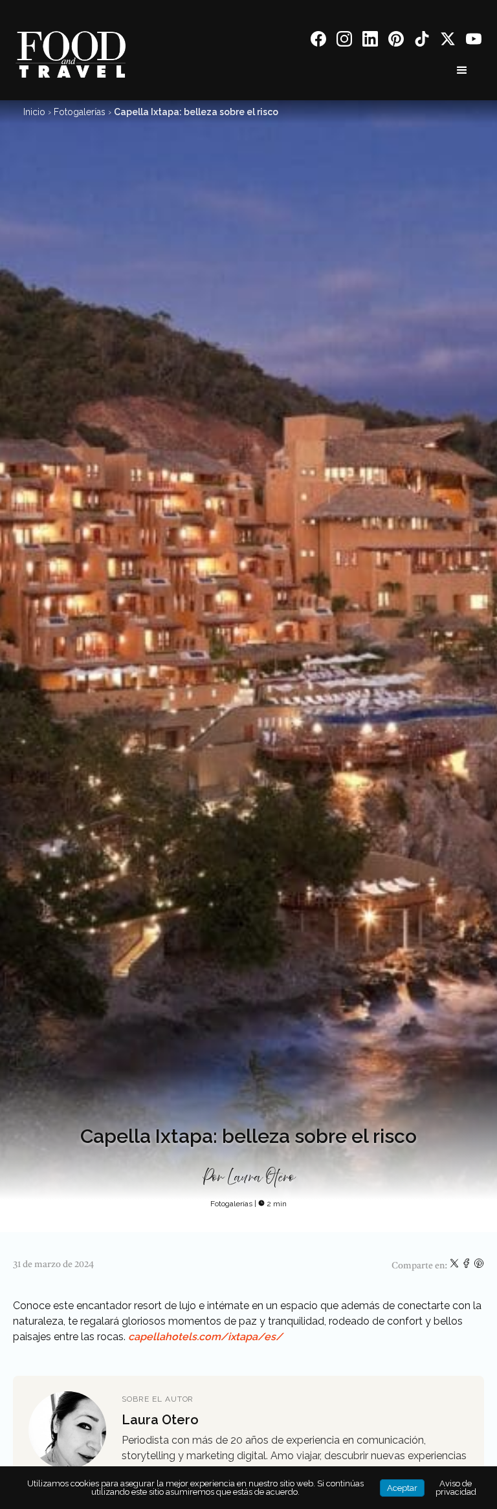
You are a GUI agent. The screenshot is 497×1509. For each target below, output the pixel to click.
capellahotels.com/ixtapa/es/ (205, 1336)
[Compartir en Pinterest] (479, 1265)
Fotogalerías (79, 112)
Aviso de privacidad (456, 1488)
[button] (462, 70)
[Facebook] (318, 41)
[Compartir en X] (455, 1265)
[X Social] (448, 41)
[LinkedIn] (370, 41)
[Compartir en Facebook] (467, 1265)
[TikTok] (422, 41)
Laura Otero (261, 1178)
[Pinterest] (396, 41)
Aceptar (402, 1488)
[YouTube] (473, 41)
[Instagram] (344, 41)
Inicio (34, 112)
